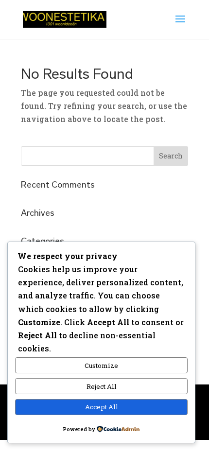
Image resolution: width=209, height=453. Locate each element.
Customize (101, 365)
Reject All (102, 386)
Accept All (101, 406)
